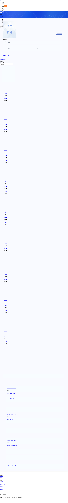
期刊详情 (6, 59)
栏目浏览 (4, 59)
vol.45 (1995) (5, 129)
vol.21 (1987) (5, 253)
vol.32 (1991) (5, 196)
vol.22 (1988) (5, 248)
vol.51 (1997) (5, 98)
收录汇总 (1, 59)
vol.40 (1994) (5, 155)
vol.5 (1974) (5, 336)
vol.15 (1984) (5, 284)
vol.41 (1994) (5, 150)
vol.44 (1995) (5, 134)
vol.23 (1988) (5, 243)
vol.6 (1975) (5, 331)
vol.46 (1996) (5, 124)
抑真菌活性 (4, 55)
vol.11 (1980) (5, 305)
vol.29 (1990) (5, 212)
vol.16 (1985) (5, 279)
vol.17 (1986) (5, 274)
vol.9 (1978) (5, 315)
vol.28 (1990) (5, 217)
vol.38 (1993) (5, 165)
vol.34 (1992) (5, 186)
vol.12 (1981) (5, 300)
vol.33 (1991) (5, 191)
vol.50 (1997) (5, 103)
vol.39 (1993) (5, 160)
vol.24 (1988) (5, 238)
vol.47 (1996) (5, 119)
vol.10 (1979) (5, 310)
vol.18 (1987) (5, 269)
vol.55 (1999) (5, 66)
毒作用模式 (8, 55)
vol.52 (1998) (5, 93)
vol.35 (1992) (5, 181)
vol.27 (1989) (5, 222)
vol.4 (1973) (5, 341)
